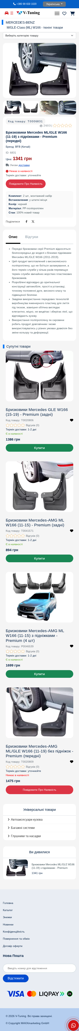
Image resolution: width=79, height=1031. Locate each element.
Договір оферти (12, 945)
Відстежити (16, 978)
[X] (33, 222)
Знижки (7, 917)
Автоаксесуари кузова (27, 819)
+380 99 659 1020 (26, 4)
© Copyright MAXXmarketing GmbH (27, 1023)
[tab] (13, 238)
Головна (8, 903)
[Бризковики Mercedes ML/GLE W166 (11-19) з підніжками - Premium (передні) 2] (30, 108)
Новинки (8, 924)
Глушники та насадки (26, 836)
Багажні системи (23, 827)
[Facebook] (27, 222)
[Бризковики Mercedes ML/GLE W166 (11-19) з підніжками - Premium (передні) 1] (39, 70)
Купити (39, 448)
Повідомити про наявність (25, 183)
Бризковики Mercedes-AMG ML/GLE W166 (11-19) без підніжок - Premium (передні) (39, 751)
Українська (53, 4)
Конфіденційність (14, 931)
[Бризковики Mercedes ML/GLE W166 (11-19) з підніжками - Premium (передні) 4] (67, 108)
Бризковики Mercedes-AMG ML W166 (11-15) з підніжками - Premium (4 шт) (35, 635)
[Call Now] (73, 1025)
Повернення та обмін (16, 938)
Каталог (8, 910)
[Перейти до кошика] (72, 13)
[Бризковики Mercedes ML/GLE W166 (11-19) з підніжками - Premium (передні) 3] (49, 108)
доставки (24, 165)
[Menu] (57, 13)
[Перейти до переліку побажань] (64, 13)
